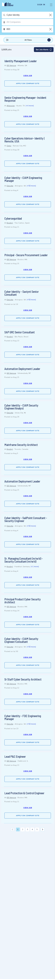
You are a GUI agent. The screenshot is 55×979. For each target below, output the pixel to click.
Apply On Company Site (27, 83)
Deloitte (10, 186)
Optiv (9, 146)
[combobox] (30, 15)
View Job (27, 75)
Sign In (41, 4)
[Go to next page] (42, 829)
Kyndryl (10, 223)
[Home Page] (9, 4)
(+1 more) (35, 566)
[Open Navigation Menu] (51, 5)
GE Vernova (11, 65)
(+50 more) (31, 185)
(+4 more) (29, 105)
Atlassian (11, 106)
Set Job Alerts (42, 50)
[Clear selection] (50, 15)
